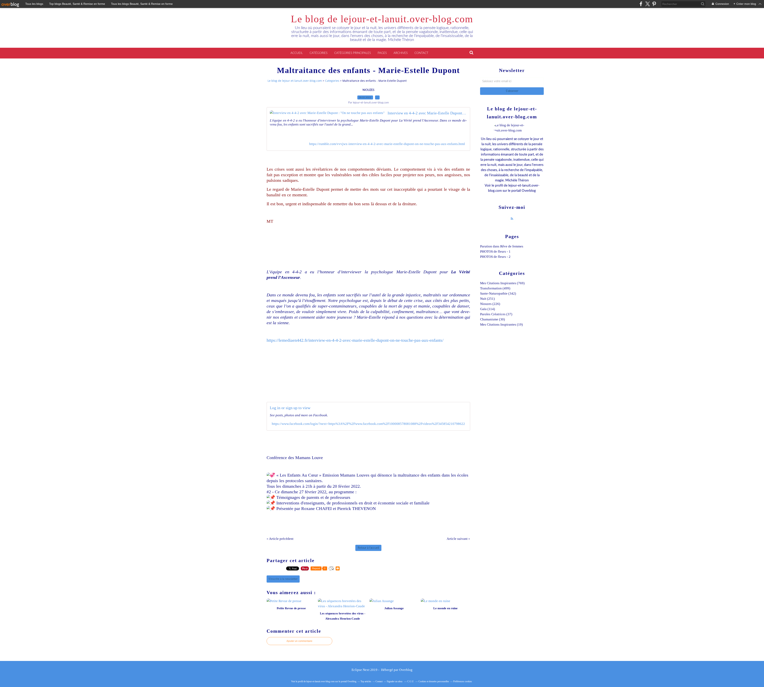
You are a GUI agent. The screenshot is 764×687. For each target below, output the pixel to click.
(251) (487, 299)
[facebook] (640, 4)
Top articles (366, 681)
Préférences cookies (462, 681)
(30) (492, 319)
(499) (495, 288)
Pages (382, 53)
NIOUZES (368, 90)
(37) (496, 314)
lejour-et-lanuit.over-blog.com (320, 681)
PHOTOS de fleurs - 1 (495, 251)
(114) (487, 309)
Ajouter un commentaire (299, 641)
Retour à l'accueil (368, 547)
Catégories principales (352, 53)
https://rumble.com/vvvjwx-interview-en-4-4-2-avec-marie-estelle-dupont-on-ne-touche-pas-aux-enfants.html (387, 144)
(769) (502, 283)
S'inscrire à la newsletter (283, 579)
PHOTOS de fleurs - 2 (495, 257)
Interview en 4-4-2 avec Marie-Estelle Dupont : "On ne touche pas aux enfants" (427, 113)
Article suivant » (458, 539)
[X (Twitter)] (647, 4)
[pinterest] (654, 4)
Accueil (296, 53)
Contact (421, 53)
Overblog (405, 670)
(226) (490, 304)
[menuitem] (296, 53)
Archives (401, 53)
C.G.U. (410, 681)
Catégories (318, 53)
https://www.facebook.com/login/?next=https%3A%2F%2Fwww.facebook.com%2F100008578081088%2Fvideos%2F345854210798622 (368, 424)
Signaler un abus (395, 681)
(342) (498, 293)
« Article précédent (280, 539)
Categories (332, 81)
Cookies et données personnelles (433, 681)
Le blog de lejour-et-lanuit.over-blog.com (382, 18)
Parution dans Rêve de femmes (501, 246)
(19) (501, 324)
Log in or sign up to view (290, 408)
